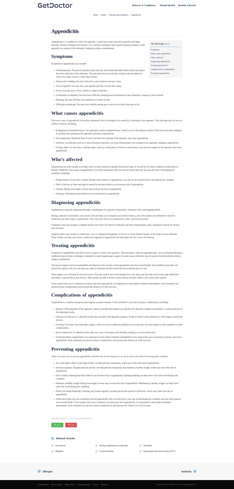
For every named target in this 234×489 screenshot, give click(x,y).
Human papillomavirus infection (113, 445)
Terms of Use (70, 484)
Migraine (59, 451)
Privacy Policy (56, 484)
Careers (95, 484)
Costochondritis (106, 451)
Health (103, 15)
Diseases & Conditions (144, 5)
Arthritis (186, 471)
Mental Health (167, 5)
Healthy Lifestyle (187, 5)
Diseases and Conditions (118, 15)
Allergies (47, 471)
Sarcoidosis (60, 445)
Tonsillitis (147, 445)
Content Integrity (83, 484)
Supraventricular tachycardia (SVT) (159, 451)
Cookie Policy (43, 484)
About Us (104, 484)
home (95, 15)
